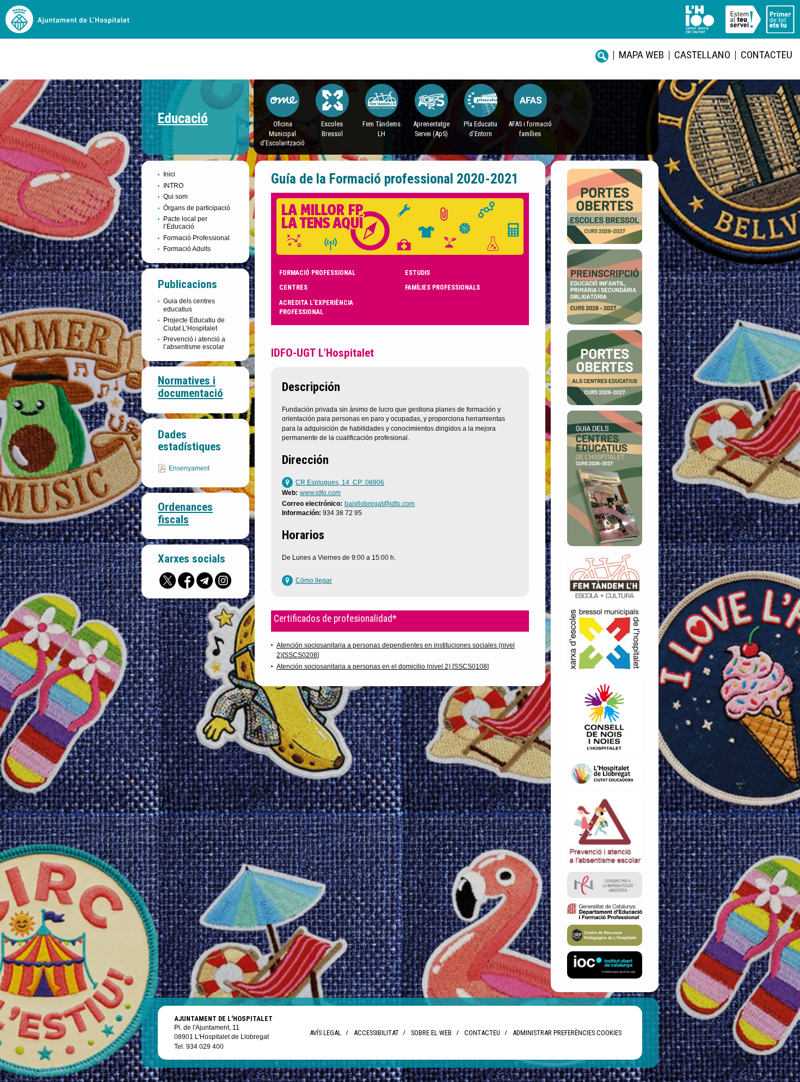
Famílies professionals (442, 287)
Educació (183, 118)
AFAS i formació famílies (530, 128)
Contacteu (766, 54)
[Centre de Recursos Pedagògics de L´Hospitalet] (604, 935)
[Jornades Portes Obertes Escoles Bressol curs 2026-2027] (604, 206)
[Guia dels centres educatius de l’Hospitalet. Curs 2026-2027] (604, 478)
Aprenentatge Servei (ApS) (431, 128)
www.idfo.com (320, 493)
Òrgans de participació (196, 208)
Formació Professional (196, 238)
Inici (169, 174)
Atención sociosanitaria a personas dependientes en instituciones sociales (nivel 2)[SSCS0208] (395, 649)
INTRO (173, 185)
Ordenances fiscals (185, 513)
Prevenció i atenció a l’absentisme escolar (194, 343)
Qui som (175, 196)
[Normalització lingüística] (604, 885)
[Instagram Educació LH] (223, 580)
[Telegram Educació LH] (204, 580)
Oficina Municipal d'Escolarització (282, 133)
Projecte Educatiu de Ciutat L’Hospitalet (194, 324)
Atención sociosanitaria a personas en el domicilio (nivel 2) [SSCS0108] (382, 666)
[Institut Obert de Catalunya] (604, 965)
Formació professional (317, 273)
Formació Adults (187, 249)
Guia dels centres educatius (189, 305)
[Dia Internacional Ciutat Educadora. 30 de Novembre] (604, 773)
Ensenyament (189, 468)
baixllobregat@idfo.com (379, 504)
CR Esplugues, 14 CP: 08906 (340, 482)
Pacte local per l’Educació (185, 222)
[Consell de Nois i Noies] (604, 716)
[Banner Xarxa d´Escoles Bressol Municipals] (604, 639)
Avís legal (325, 1033)
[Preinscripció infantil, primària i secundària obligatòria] (604, 287)
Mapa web (641, 54)
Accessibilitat (376, 1033)
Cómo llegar (314, 580)
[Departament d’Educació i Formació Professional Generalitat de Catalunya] (604, 911)
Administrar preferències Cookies (567, 1033)
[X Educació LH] (167, 580)
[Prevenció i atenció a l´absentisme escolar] (604, 829)
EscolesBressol (332, 128)
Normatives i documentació (190, 387)
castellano (702, 54)
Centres (293, 287)
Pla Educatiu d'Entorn (480, 128)
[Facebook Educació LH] (186, 580)
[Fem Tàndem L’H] (604, 576)
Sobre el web (431, 1033)
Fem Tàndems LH (381, 128)
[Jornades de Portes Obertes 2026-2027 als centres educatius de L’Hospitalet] (604, 367)
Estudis (417, 273)
